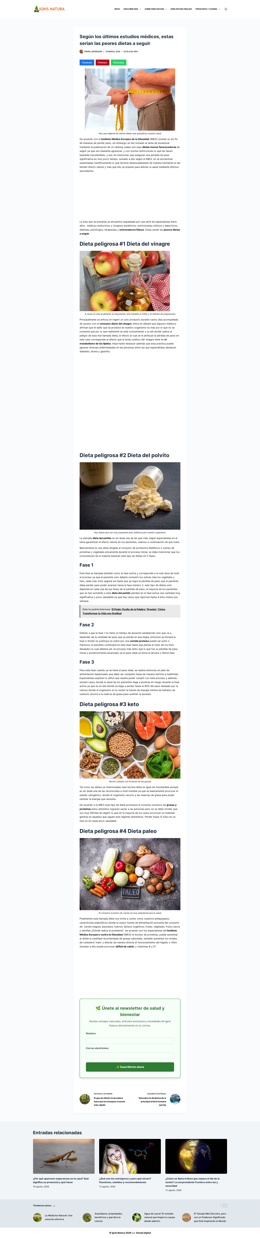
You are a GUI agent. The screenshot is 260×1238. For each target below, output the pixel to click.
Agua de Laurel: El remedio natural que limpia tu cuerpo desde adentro (159, 1217)
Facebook (87, 62)
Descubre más (131, 9)
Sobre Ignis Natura (154, 9)
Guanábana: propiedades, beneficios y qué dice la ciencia (108, 1217)
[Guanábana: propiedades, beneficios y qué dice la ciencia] (87, 1217)
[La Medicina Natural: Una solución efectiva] (37, 1217)
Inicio (117, 9)
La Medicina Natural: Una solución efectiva (58, 1217)
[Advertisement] (130, 196)
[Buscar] (226, 9)
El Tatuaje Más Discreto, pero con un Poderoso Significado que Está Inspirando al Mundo (210, 1217)
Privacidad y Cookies (206, 9)
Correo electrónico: (97, 1048)
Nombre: (91, 1033)
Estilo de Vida (131, 51)
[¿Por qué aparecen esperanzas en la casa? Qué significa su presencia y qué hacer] (64, 1156)
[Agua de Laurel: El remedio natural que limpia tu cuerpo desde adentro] (136, 1217)
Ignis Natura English (181, 9)
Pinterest (102, 62)
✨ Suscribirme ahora (130, 1066)
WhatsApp (118, 62)
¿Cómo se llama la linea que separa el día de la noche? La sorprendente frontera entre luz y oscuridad (192, 1182)
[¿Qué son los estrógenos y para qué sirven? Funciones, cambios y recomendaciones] (130, 1156)
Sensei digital (143, 1232)
